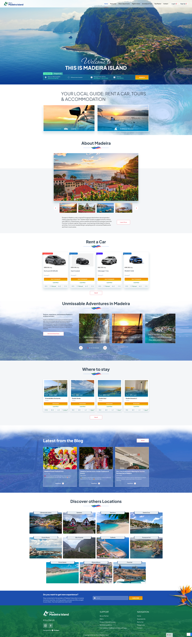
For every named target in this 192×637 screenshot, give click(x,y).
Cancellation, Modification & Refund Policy (113, 628)
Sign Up (182, 4)
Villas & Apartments (124, 4)
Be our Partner (104, 616)
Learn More (123, 222)
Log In (174, 4)
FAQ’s (102, 619)
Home (106, 4)
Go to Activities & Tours (53, 333)
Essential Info (141, 619)
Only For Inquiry (55, 279)
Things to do (141, 625)
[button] (136, 208)
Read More (58, 483)
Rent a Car (113, 4)
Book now (56, 403)
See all (96, 293)
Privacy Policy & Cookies (107, 622)
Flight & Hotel (136, 4)
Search (142, 77)
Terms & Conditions (106, 625)
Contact (165, 4)
